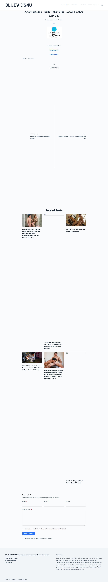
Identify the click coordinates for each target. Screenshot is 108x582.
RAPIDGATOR (54, 50)
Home (62, 5)
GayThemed (83, 5)
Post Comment (28, 533)
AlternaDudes (54, 67)
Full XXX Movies (10, 560)
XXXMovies (74, 5)
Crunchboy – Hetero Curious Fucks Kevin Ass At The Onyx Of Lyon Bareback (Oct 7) (32, 368)
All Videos (8, 562)
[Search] (102, 5)
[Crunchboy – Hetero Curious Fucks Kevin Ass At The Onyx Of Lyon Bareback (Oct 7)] (32, 357)
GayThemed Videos (11, 558)
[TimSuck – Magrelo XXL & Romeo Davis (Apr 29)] (76, 415)
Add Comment (27, 509)
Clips (67, 5)
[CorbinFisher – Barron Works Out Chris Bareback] (76, 220)
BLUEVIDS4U (18, 5)
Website (68, 501)
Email (46, 501)
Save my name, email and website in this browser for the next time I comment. (45, 528)
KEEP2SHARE (54, 54)
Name (24, 501)
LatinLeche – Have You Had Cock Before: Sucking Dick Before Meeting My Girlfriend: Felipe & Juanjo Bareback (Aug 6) (31, 233)
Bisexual (96, 5)
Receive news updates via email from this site (38, 538)
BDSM (89, 5)
